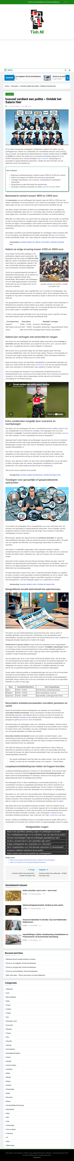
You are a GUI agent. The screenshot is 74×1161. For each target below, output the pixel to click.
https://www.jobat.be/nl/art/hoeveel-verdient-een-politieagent (32, 860)
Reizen (8, 1101)
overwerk (44, 158)
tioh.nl (37, 32)
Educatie (9, 1029)
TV (7, 1137)
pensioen (45, 187)
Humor (8, 1057)
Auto (7, 993)
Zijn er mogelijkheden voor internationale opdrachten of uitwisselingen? (35, 847)
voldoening (54, 815)
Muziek (8, 1077)
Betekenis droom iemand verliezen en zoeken (44, 2)
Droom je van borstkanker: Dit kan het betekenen (22, 971)
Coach (8, 1005)
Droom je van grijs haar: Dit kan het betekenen (57, 76)
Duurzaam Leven (11, 1021)
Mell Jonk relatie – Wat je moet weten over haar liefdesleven (25, 975)
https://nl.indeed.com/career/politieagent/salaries (28, 862)
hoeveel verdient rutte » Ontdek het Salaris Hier (37, 584)
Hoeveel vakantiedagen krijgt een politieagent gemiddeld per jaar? (33, 838)
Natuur (8, 1081)
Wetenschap (10, 1145)
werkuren (64, 433)
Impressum (37, 1157)
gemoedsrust (23, 720)
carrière (57, 235)
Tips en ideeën (11, 1129)
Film (7, 1037)
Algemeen (9, 989)
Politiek (8, 1085)
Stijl (7, 1117)
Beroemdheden (11, 997)
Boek (8, 1001)
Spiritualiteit (10, 1109)
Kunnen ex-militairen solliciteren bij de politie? (25, 850)
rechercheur (39, 365)
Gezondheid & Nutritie (13, 1053)
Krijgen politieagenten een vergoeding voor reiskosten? (29, 844)
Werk (8, 1141)
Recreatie (9, 1097)
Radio (8, 1093)
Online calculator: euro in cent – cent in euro (40, 890)
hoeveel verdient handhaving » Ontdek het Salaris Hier (41, 475)
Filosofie (9, 1041)
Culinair (8, 1009)
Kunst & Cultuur (11, 1065)
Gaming (8, 1045)
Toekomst (9, 1133)
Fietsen (8, 1033)
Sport (8, 1113)
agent (52, 344)
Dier (7, 1017)
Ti (7, 106)
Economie (9, 94)
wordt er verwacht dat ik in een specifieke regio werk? (28, 841)
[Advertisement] (37, 53)
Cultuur (8, 1013)
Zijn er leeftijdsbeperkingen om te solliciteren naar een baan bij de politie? (36, 835)
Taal (7, 1121)
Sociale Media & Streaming (15, 1105)
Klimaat (8, 1061)
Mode (8, 1073)
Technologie (10, 1125)
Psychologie (10, 1089)
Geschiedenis (10, 1049)
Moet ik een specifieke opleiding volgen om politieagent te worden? (34, 832)
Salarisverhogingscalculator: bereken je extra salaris (43, 905)
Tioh (25, 894)
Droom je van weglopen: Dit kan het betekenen (21, 963)
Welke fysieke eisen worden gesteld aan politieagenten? (29, 853)
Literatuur (9, 1069)
